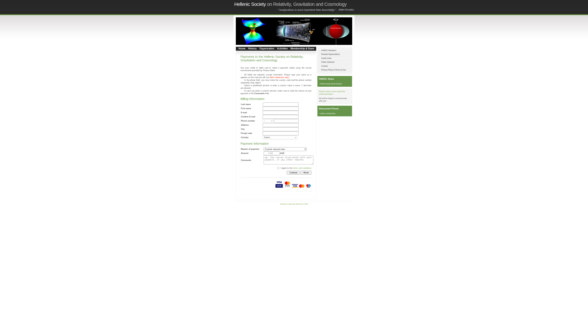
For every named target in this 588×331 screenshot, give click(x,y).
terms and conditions (302, 168)
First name (246, 108)
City (243, 129)
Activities (282, 48)
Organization (266, 48)
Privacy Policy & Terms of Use (333, 70)
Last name (246, 104)
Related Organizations (330, 54)
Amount (244, 153)
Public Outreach (328, 62)
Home (242, 48)
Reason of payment (250, 149)
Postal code (246, 133)
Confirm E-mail (248, 117)
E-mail (244, 112)
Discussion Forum (329, 108)
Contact (324, 66)
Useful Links (326, 58)
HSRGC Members (328, 50)
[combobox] (268, 121)
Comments (246, 160)
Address (245, 125)
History (252, 48)
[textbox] (268, 121)
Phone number (248, 121)
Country (244, 137)
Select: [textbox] (267, 137)
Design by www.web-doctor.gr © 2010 (294, 204)
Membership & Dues (302, 48)
